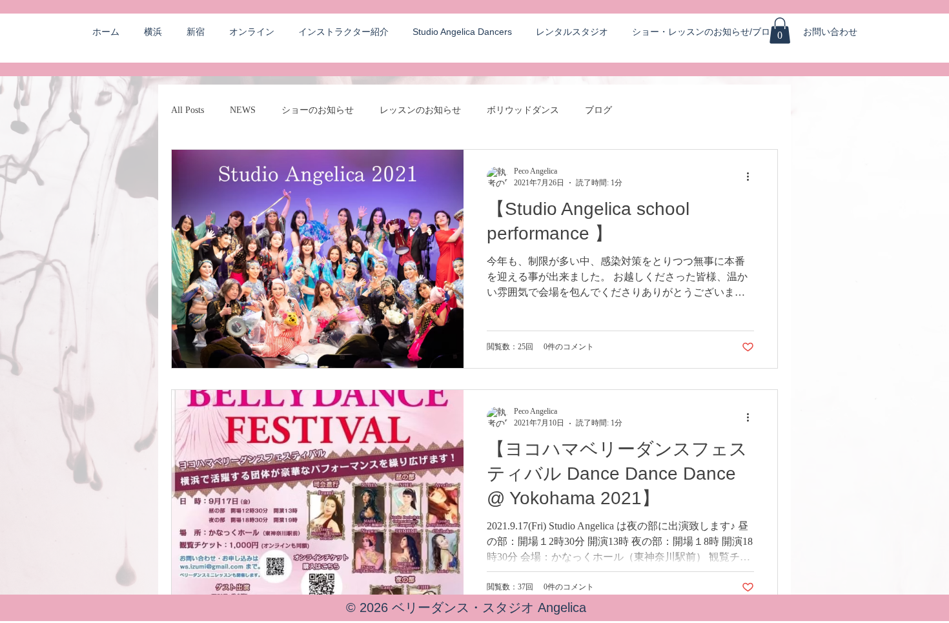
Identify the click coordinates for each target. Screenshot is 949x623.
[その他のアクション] (752, 177)
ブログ (598, 110)
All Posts (187, 110)
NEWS (243, 110)
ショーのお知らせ (317, 110)
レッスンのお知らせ (420, 110)
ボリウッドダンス (523, 110)
